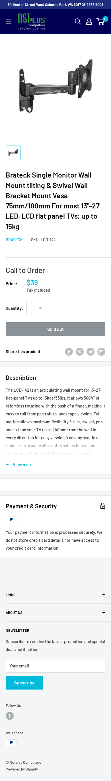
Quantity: (14, 308)
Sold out (55, 329)
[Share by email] (101, 351)
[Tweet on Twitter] (90, 351)
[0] (100, 21)
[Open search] (78, 21)
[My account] (89, 21)
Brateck (14, 239)
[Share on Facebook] (69, 351)
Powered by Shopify (22, 769)
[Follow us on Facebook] (10, 716)
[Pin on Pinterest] (80, 351)
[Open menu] (8, 22)
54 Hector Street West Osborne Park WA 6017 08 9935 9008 (55, 4)
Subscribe (24, 682)
